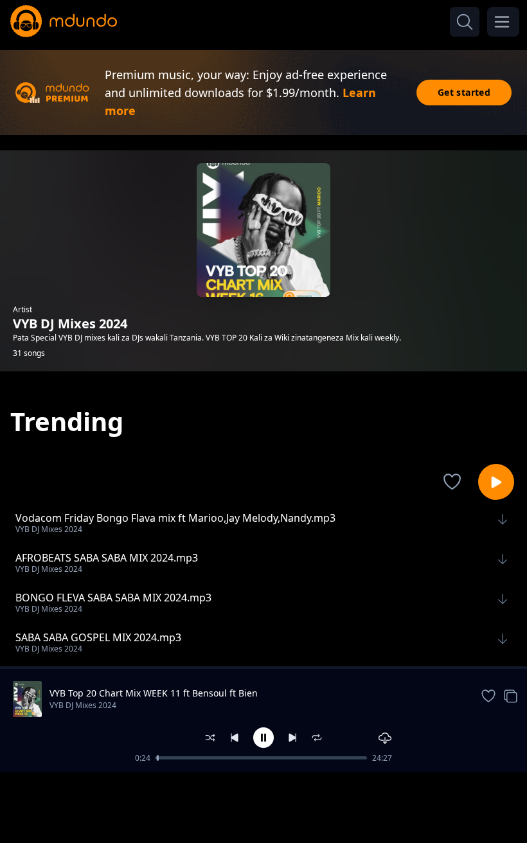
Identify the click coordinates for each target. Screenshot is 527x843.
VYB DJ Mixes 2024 (82, 705)
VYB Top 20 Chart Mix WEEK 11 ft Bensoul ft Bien (153, 693)
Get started (464, 92)
